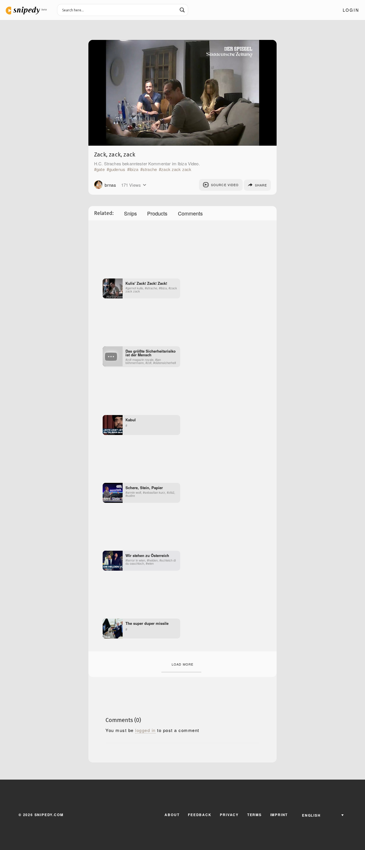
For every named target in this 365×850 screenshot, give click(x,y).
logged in (145, 730)
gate (100, 169)
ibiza (133, 169)
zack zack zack (176, 169)
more (144, 185)
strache (150, 169)
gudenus (117, 169)
